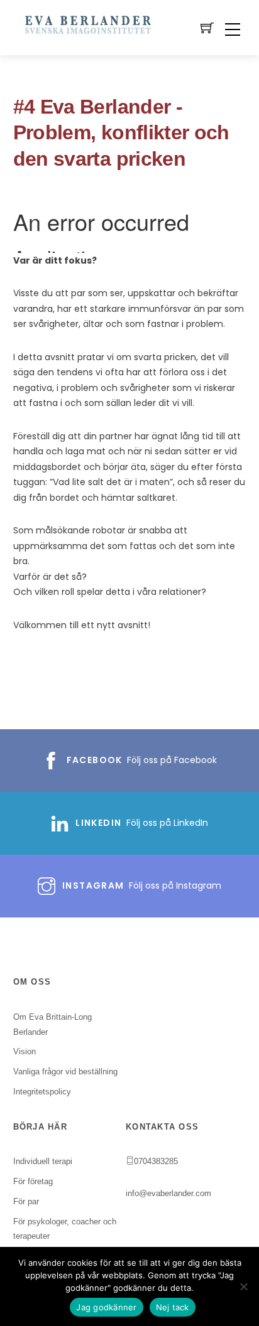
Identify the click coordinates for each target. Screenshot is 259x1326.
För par (26, 1201)
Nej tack (172, 1307)
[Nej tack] (243, 1286)
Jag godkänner (106, 1307)
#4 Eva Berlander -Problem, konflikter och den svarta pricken (121, 133)
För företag (33, 1181)
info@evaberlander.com (168, 1193)
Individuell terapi (42, 1161)
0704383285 (156, 1161)
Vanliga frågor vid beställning (65, 1071)
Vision (24, 1051)
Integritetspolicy (42, 1091)
